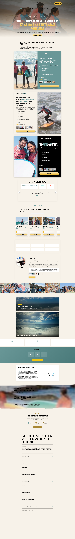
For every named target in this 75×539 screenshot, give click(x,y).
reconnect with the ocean (47, 60)
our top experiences (37, 205)
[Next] (56, 192)
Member (48, 8)
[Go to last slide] (0, 288)
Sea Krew (19, 371)
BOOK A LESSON (58, 3)
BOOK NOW (25, 131)
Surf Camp (31, 8)
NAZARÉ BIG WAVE (33, 226)
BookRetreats (22, 399)
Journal (53, 8)
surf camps (41, 448)
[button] (7, 288)
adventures (49, 448)
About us (26, 8)
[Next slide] (74, 288)
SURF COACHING (19, 226)
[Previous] (19, 192)
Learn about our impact (17, 402)
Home (21, 8)
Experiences (42, 8)
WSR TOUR (45, 226)
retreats (44, 448)
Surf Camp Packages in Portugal (30, 42)
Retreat (36, 8)
